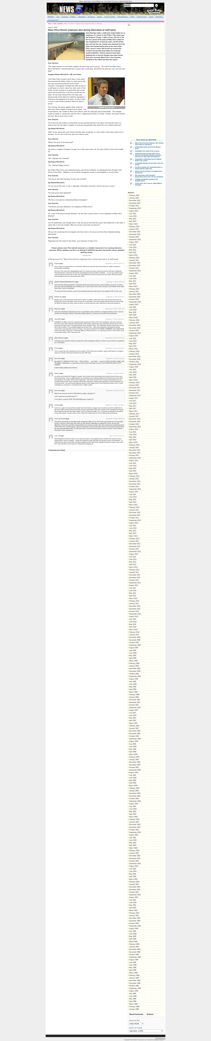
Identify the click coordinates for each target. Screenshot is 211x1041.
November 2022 (134, 234)
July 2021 (132, 276)
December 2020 (134, 294)
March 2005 (133, 786)
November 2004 (134, 796)
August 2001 (133, 897)
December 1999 (134, 949)
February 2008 (134, 694)
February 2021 (134, 289)
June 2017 (133, 403)
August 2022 (133, 242)
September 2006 (135, 739)
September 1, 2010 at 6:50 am (115, 296)
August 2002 (133, 866)
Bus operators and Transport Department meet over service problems (149, 176)
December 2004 (134, 793)
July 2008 (132, 681)
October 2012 (134, 549)
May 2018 (132, 375)
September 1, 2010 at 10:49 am (115, 338)
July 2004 (132, 806)
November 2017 (134, 390)
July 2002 (132, 869)
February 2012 (134, 570)
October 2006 (134, 736)
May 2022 (132, 250)
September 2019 (135, 333)
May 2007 (132, 718)
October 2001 (134, 892)
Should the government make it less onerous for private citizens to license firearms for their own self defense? (148, 155)
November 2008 (134, 671)
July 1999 (132, 962)
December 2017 (134, 388)
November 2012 (134, 546)
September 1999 (135, 957)
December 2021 (134, 263)
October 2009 (134, 642)
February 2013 (134, 538)
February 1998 (134, 1006)
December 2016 (134, 419)
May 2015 (132, 468)
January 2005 (134, 791)
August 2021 (133, 273)
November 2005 (134, 765)
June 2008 (133, 684)
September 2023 (135, 208)
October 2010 (134, 611)
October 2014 (134, 486)
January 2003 (134, 853)
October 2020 (134, 299)
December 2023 (134, 200)
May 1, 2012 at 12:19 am (117, 435)
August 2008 (133, 679)
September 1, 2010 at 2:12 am (115, 282)
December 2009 (134, 637)
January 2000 (134, 947)
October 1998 (134, 986)
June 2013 (133, 528)
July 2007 (132, 713)
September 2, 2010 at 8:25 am (115, 418)
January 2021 (134, 291)
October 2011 (134, 580)
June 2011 (132, 590)
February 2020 (134, 320)
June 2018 (133, 372)
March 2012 (133, 567)
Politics (73, 17)
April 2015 (132, 471)
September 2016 (135, 427)
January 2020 (134, 323)
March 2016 (133, 442)
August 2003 (133, 835)
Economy (91, 17)
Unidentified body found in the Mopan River (148, 147)
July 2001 (132, 900)
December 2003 (134, 824)
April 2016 (132, 440)
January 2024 (134, 198)
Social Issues (142, 17)
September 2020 (135, 302)
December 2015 (134, 450)
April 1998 (132, 1001)
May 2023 (132, 219)
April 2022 (132, 252)
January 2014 (134, 510)
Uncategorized (53, 20)
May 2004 (132, 811)
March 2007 (133, 723)
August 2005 (133, 772)
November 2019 (134, 328)
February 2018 (134, 382)
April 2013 (132, 533)
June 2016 (133, 434)
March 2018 (133, 380)
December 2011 (134, 575)
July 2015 (132, 463)
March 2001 (133, 910)
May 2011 (132, 593)
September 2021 (135, 271)
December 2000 (134, 918)
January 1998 (134, 1009)
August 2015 (133, 460)
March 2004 (133, 817)
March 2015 (133, 473)
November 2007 (134, 702)
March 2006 (133, 754)
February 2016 (134, 445)
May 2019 (132, 343)
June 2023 (133, 216)
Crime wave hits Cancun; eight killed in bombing (148, 184)
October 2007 (134, 705)
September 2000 (135, 926)
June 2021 (133, 278)
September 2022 (135, 239)
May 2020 (132, 312)
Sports (99, 17)
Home (49, 23)
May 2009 (132, 655)
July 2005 (132, 775)
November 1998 (134, 983)
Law (57, 17)
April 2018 (132, 377)
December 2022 (134, 232)
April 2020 (132, 315)
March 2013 (133, 536)
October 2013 (134, 518)
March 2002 (133, 879)
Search (127, 5)
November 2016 (134, 421)
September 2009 (135, 645)
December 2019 (134, 325)
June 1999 (133, 965)
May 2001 (132, 905)
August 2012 (133, 554)
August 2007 (133, 710)
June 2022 (133, 247)
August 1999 (133, 960)
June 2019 (133, 341)
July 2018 (132, 369)
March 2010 (133, 629)
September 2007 (135, 707)
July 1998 (132, 994)
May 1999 (132, 967)
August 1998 (133, 991)
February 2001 (134, 913)
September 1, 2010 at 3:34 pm (115, 390)
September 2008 (135, 676)
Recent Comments (136, 1014)
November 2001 (134, 890)
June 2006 (133, 746)
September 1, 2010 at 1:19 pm (115, 358)
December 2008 (134, 668)
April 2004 (132, 814)
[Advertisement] (146, 92)
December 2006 (134, 731)
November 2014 (134, 484)
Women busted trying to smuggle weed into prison (148, 172)
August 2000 (133, 928)
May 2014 (132, 499)
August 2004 (133, 804)
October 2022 (134, 237)
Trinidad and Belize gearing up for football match (146, 180)
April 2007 (132, 720)
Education (81, 17)
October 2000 (134, 923)
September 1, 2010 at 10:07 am (115, 308)
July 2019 (132, 338)
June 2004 (133, 809)
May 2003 (132, 843)
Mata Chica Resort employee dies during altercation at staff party (149, 143)
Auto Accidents (109, 17)
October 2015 (134, 455)
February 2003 (134, 850)
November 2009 (134, 640)
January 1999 (134, 978)
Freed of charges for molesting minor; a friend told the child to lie (149, 168)
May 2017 (132, 406)
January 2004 (134, 822)
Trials (132, 17)
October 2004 (134, 798)
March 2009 (133, 661)
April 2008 (132, 689)
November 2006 (134, 733)
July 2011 (132, 588)
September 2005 (135, 770)
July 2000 (132, 931)
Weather (51, 17)
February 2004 (134, 819)
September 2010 (135, 614)
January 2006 (134, 759)
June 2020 (133, 310)
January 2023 (134, 229)
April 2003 (132, 845)
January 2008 (134, 697)
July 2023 (132, 213)
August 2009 (133, 648)
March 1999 (133, 973)
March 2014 (133, 505)
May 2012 (132, 562)
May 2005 (132, 780)
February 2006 (134, 757)
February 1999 (134, 975)
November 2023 (134, 203)
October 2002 (134, 861)
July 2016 (132, 432)
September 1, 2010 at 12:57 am (115, 263)
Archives (150, 1014)
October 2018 (134, 362)
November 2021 (134, 265)
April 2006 (132, 752)
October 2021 (134, 268)
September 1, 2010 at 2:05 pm (115, 373)
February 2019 (134, 351)
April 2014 (132, 502)
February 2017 (134, 414)
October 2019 (134, 330)
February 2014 (134, 507)
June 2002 (133, 871)
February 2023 (134, 226)
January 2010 (134, 635)
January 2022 (134, 260)
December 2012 (134, 544)
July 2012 (132, 557)
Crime (151, 17)
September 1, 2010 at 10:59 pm (115, 405)
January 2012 (134, 572)
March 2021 (133, 286)
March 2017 (133, 411)
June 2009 (133, 653)
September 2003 (135, 832)
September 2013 (135, 520)
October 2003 (134, 830)
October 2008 (134, 674)
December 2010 (134, 606)
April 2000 (132, 939)
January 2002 (134, 884)
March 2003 (133, 848)
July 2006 (132, 744)
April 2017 (132, 408)
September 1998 (135, 988)
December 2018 (134, 356)
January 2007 (134, 728)
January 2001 (134, 915)
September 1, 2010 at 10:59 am (115, 348)
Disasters (159, 17)
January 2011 (134, 603)
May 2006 (132, 749)
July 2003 (132, 838)
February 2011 (134, 601)
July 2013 (132, 525)
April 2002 (132, 876)
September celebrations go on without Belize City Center (148, 159)
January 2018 (134, 385)
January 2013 (134, 541)
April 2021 (132, 284)
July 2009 (132, 650)
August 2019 (133, 336)
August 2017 (133, 398)
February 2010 (134, 632)
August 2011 (133, 585)
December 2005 (134, 762)
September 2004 (135, 801)
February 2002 (134, 882)
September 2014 (135, 489)
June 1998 (133, 996)
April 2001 (132, 908)
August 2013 (133, 523)
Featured (65, 17)
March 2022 (133, 255)
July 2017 (132, 401)
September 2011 (135, 583)
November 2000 (134, 921)
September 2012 (135, 551)
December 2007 (134, 700)
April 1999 (132, 970)
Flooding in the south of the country (147, 151)
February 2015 (134, 476)
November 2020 (134, 297)
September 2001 (135, 895)
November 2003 (134, 827)
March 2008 (133, 692)
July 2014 (132, 494)
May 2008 (132, 687)
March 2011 (133, 598)
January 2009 (134, 666)
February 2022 (134, 258)
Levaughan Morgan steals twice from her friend (149, 163)
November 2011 (134, 577)
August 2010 (133, 616)
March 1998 (133, 1004)
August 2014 (133, 492)
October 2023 (134, 206)
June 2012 (133, 559)
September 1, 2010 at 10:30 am (115, 319)
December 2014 (134, 481)
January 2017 (134, 416)
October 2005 (134, 767)
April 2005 (132, 783)
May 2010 (132, 624)
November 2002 (134, 858)
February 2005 (134, 788)
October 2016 (134, 424)
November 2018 (134, 359)
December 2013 (134, 512)
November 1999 (134, 952)
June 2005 (133, 778)
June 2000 (133, 934)
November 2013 (134, 515)
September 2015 (135, 458)
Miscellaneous (123, 17)
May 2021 (132, 281)
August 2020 (133, 304)
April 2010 (132, 627)
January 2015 (134, 479)
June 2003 (133, 840)
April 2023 (132, 221)
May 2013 (132, 531)
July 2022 (132, 245)
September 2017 (135, 395)
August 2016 (133, 429)
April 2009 (132, 658)
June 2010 (133, 622)
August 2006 (133, 741)
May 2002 (132, 874)
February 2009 (134, 663)
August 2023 (133, 211)
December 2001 (134, 887)
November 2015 (134, 453)
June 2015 (133, 466)
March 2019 (133, 349)
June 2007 (133, 715)
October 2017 (134, 393)
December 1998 (134, 980)
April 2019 (132, 346)
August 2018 (133, 367)
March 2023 (133, 224)
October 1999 (134, 954)
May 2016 (132, 437)
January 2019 (134, 354)
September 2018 (135, 364)
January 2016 (134, 447)
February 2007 (134, 726)
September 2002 (135, 863)
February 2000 (134, 944)
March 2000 (133, 942)
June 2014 (133, 497)
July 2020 (132, 307)
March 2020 (133, 317)
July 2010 (132, 619)
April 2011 (132, 596)
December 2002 (134, 856)
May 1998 (132, 999)
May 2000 (132, 936)
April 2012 (132, 564)
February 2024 (134, 195)
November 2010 (134, 609)
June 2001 (133, 902)
